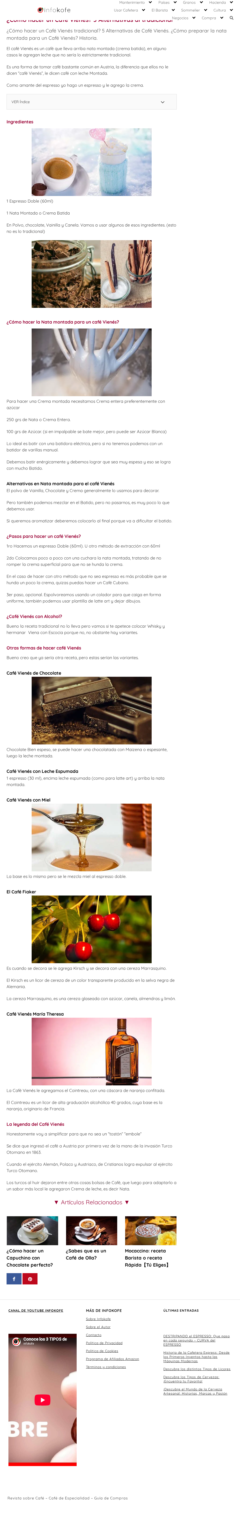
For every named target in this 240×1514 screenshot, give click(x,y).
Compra (209, 18)
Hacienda (217, 2)
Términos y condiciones (106, 1367)
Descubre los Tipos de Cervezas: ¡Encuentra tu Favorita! (191, 1379)
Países (164, 2)
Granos (189, 2)
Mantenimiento (132, 2)
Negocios (180, 18)
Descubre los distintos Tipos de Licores (197, 1369)
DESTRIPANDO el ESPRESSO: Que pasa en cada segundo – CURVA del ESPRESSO (196, 1340)
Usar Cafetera (126, 10)
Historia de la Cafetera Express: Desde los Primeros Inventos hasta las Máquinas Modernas (196, 1356)
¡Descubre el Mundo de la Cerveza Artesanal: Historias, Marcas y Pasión (195, 1391)
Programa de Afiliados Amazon (112, 1359)
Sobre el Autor (98, 1327)
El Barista (160, 10)
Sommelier (190, 10)
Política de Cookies (102, 1351)
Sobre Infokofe (98, 1319)
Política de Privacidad (104, 1343)
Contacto (93, 1335)
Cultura (220, 10)
